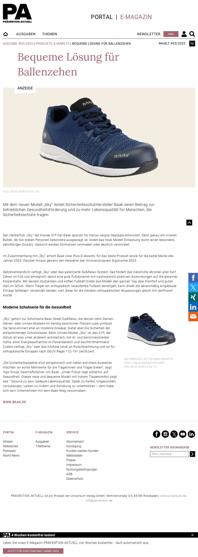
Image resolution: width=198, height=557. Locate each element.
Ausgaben (25, 34)
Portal (102, 17)
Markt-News (11, 455)
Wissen (8, 441)
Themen (49, 34)
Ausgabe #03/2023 (18, 43)
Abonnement (75, 441)
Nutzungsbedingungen (81, 469)
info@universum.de (99, 500)
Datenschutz (74, 479)
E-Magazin (136, 17)
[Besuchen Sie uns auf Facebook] (156, 434)
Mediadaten (74, 455)
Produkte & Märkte (52, 43)
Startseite (6, 34)
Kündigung (73, 446)
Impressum (74, 465)
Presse (70, 460)
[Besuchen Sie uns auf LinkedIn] (191, 434)
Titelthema (43, 446)
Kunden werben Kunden (82, 451)
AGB (69, 474)
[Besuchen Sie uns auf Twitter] (174, 434)
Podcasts (9, 451)
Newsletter (148, 34)
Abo (171, 34)
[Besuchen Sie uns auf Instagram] (165, 434)
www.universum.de (173, 496)
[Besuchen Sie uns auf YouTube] (182, 434)
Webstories (10, 446)
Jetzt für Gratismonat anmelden (33, 551)
